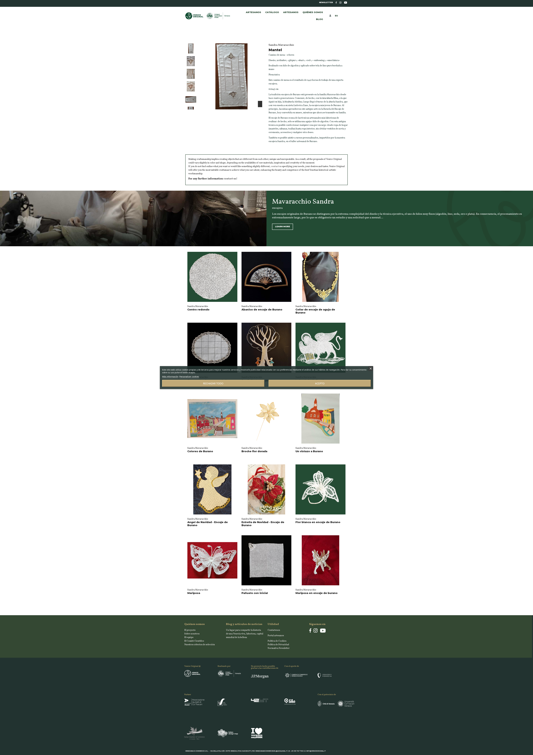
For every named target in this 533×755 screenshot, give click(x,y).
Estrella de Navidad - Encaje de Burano (263, 524)
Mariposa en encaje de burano (317, 593)
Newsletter (326, 2)
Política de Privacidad (278, 644)
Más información (170, 376)
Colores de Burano (200, 451)
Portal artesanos (276, 635)
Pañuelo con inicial (255, 593)
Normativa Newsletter (279, 648)
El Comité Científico (194, 641)
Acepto (320, 383)
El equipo (188, 637)
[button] (291, 12)
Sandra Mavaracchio (197, 306)
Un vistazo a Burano (309, 451)
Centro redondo (198, 309)
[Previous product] (343, 38)
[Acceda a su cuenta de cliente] (331, 15)
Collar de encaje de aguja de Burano (315, 311)
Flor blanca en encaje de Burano (318, 522)
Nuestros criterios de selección (199, 644)
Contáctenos (274, 630)
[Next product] (346, 38)
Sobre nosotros (191, 633)
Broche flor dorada (254, 451)
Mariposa (193, 593)
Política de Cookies (277, 641)
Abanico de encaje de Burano (262, 309)
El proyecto (190, 630)
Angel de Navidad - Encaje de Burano (207, 524)
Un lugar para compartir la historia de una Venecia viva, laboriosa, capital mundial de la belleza (244, 634)
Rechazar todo (213, 383)
